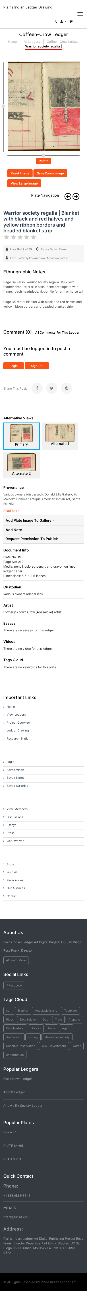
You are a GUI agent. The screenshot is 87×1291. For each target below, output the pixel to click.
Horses (36, 1028)
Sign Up (37, 366)
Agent (66, 1028)
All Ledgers (32, 41)
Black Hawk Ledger (17, 1079)
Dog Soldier (28, 1019)
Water (77, 1046)
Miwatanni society (57, 1037)
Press (10, 833)
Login (14, 366)
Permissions (15, 880)
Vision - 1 (10, 1132)
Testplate (70, 1010)
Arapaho (74, 1019)
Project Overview (19, 722)
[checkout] (71, 22)
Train (58, 1019)
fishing (33, 1037)
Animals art (14, 1037)
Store (10, 864)
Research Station (18, 738)
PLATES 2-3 (12, 1159)
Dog (45, 1019)
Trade (51, 1028)
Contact (12, 896)
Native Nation (53, 249)
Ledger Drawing (18, 730)
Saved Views (16, 770)
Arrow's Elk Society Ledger (22, 1105)
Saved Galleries (17, 785)
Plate (21, 249)
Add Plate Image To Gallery (28, 520)
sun (8, 1010)
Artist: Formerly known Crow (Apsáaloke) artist (39, 258)
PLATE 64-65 (13, 1145)
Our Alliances (16, 888)
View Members (17, 809)
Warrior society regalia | (43, 46)
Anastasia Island (46, 1010)
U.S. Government (54, 1046)
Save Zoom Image (50, 173)
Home (12, 41)
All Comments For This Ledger (57, 332)
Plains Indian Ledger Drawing (27, 7)
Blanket (23, 1010)
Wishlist (12, 872)
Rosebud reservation (20, 1046)
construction (15, 1055)
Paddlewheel (15, 1028)
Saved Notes (16, 777)
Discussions (15, 817)
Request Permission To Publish (32, 539)
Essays (11, 825)
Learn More (17, 960)
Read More (11, 511)
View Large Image (24, 183)
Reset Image (20, 173)
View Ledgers (16, 714)
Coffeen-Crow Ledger (63, 41)
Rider (9, 1019)
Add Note (14, 530)
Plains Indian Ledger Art (58, 1282)
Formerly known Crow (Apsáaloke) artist (32, 612)
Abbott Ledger (14, 1092)
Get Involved (15, 841)
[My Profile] (63, 22)
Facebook (15, 985)
